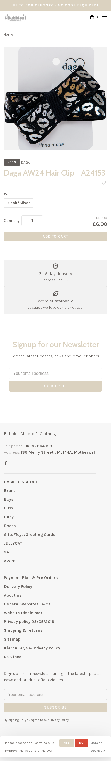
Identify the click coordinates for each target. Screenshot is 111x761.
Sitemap (12, 639)
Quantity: (12, 220)
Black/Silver (18, 202)
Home (8, 34)
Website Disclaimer (23, 612)
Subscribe (55, 386)
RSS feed (13, 656)
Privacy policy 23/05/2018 (29, 621)
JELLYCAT (13, 543)
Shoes (10, 525)
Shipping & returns (23, 630)
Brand (10, 490)
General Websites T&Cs (27, 604)
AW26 (9, 560)
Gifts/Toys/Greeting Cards (30, 534)
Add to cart (55, 236)
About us (13, 595)
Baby (9, 516)
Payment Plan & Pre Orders (31, 577)
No (81, 742)
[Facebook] (6, 463)
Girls (8, 508)
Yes (66, 742)
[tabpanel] (55, 98)
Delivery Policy (18, 586)
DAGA (25, 162)
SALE (9, 552)
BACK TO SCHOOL (21, 481)
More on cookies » (97, 746)
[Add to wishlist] (104, 183)
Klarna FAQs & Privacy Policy (32, 647)
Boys (8, 499)
